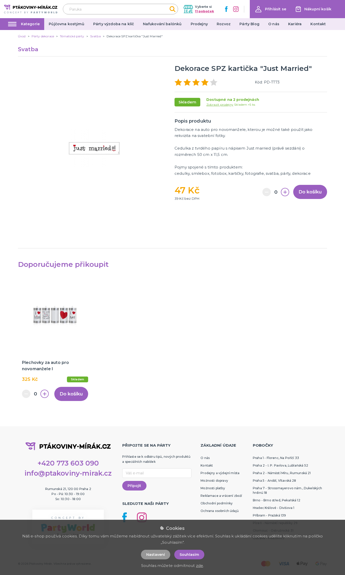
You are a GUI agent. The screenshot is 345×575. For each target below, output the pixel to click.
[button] (270, 9)
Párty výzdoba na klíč (113, 24)
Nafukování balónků (162, 24)
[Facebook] (226, 9)
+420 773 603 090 (68, 463)
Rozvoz (224, 24)
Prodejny (199, 24)
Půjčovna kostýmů (66, 24)
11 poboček (204, 11)
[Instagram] (236, 9)
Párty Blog (249, 24)
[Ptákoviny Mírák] (30, 9)
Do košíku (310, 192)
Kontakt (318, 24)
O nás (273, 24)
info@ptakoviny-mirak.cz (68, 473)
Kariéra (295, 24)
